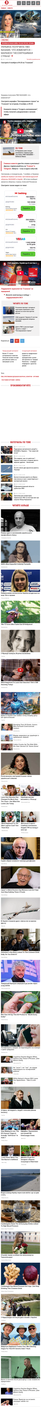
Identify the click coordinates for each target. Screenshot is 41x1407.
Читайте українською (33, 58)
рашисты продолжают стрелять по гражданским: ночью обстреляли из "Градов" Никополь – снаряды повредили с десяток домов (30, 360)
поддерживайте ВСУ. (14, 298)
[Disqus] (20, 415)
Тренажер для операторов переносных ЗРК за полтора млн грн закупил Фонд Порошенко (26, 497)
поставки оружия (8, 380)
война (18, 380)
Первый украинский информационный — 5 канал (6, 3)
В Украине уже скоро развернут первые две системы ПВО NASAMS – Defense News (24, 153)
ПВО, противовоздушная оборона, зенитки (16, 376)
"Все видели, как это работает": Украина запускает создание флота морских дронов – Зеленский (26, 460)
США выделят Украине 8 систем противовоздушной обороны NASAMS (26, 319)
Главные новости (11, 163)
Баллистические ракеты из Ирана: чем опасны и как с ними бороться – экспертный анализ (26, 479)
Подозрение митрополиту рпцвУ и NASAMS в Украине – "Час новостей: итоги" (26, 451)
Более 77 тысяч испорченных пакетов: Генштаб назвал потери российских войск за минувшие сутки (10, 358)
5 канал (37, 35)
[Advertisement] (20, 223)
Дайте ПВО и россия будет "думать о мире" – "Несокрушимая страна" (24, 329)
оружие (36, 376)
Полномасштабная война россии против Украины (18, 43)
